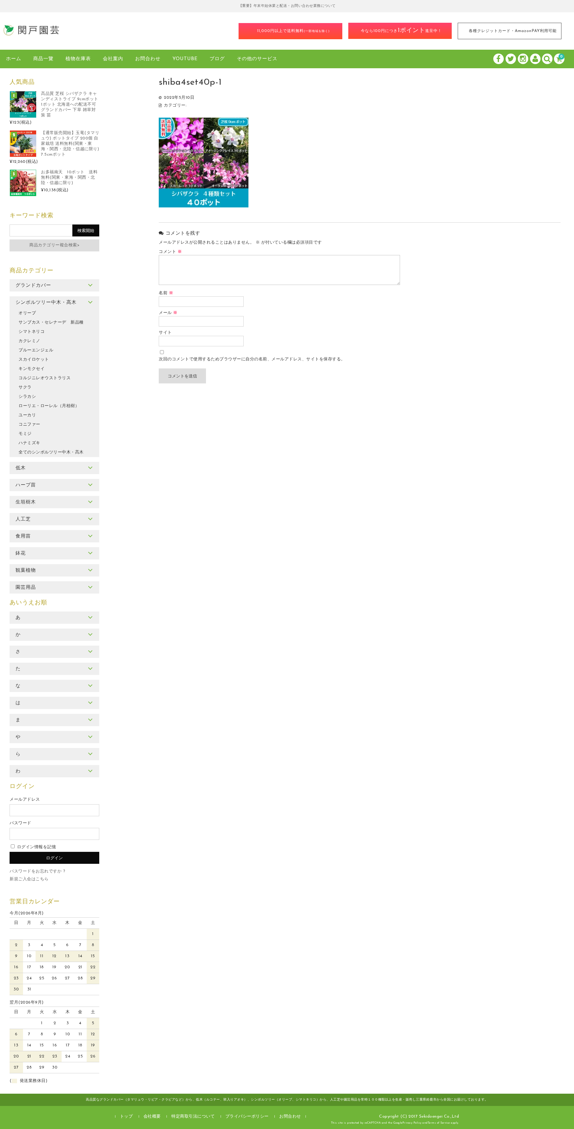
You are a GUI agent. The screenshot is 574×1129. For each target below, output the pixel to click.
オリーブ (27, 313)
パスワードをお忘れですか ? (37, 871)
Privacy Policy (412, 1123)
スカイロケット (34, 359)
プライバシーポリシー (247, 1116)
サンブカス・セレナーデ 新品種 (51, 322)
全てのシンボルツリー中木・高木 (51, 452)
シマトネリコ (32, 332)
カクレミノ (29, 341)
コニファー (29, 424)
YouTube (185, 59)
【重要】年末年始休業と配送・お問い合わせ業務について (287, 6)
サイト (165, 332)
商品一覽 (43, 59)
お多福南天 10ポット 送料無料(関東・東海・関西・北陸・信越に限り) (69, 177)
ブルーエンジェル (36, 350)
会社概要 (152, 1116)
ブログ (217, 59)
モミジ (25, 434)
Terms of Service (439, 1123)
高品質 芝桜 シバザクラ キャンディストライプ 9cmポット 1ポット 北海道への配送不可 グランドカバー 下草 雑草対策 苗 (69, 105)
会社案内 (113, 59)
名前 (166, 293)
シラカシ (27, 396)
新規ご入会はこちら (29, 879)
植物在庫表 (78, 59)
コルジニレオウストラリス (45, 378)
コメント (170, 252)
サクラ (25, 387)
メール (168, 313)
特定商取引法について (193, 1116)
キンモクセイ (32, 369)
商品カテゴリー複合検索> (54, 245)
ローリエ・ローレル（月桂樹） (49, 406)
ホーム (13, 59)
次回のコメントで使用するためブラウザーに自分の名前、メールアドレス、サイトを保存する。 (252, 359)
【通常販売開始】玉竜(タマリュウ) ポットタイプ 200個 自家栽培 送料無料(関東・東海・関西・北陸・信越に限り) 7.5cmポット (70, 144)
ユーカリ (27, 415)
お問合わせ (148, 59)
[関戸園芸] (31, 34)
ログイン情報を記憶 (36, 847)
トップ (126, 1116)
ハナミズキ (29, 443)
